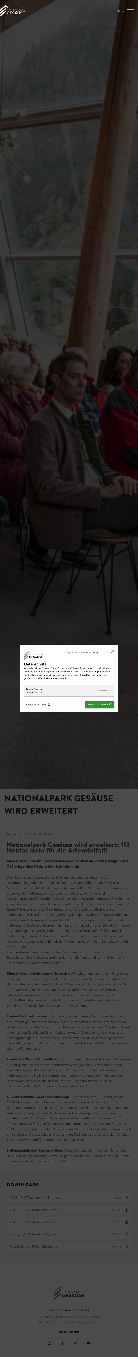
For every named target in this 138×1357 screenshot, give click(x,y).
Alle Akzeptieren (98, 704)
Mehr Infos (103, 690)
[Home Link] (12, 15)
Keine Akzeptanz (36, 704)
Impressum (72, 652)
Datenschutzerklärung (88, 652)
